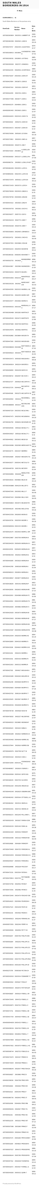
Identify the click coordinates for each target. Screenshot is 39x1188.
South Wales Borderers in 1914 (16, 4)
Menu (20, 10)
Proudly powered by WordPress (12, 1183)
